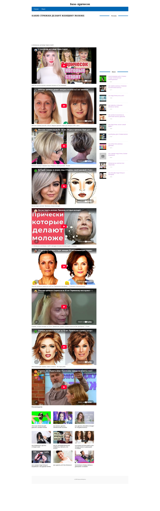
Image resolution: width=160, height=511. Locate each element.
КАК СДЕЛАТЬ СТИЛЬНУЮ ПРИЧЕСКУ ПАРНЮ (115, 106)
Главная (36, 9)
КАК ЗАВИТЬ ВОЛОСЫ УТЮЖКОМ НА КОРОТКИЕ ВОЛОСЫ (117, 86)
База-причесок (80, 4)
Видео (43, 9)
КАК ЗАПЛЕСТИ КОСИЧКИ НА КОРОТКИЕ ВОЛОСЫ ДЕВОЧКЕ (116, 115)
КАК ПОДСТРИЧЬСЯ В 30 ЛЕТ (116, 95)
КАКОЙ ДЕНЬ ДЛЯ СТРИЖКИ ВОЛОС (118, 134)
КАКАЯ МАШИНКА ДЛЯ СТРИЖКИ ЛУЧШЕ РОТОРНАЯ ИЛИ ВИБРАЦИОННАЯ (117, 78)
